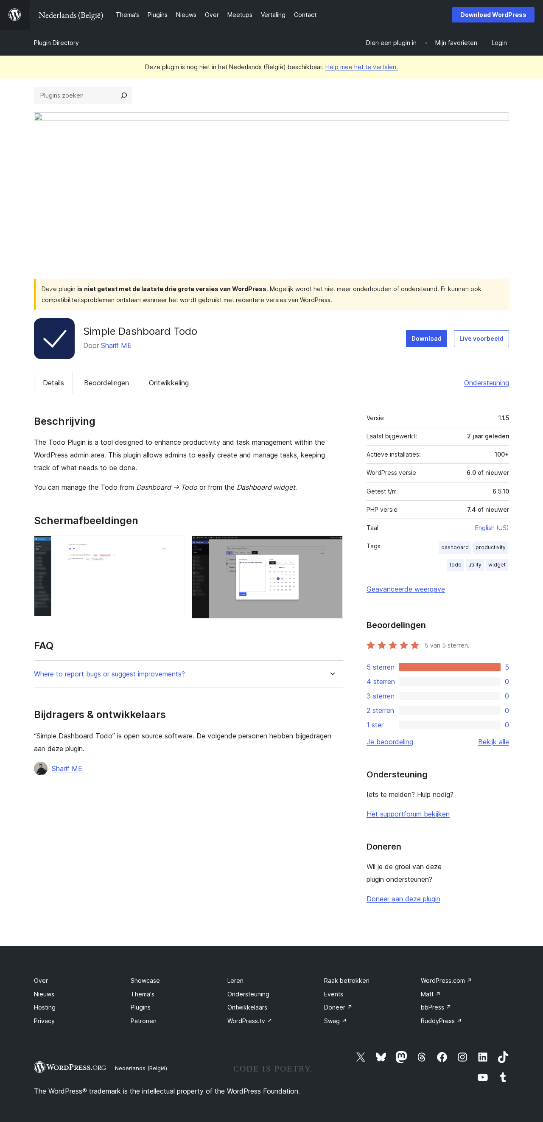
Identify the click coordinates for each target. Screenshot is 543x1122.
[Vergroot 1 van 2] (173, 547)
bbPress (436, 1007)
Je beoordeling (390, 742)
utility (474, 564)
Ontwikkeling (169, 383)
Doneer (338, 1007)
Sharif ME (116, 345)
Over (41, 980)
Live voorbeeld (481, 338)
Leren (235, 980)
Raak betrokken (346, 980)
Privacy (44, 1020)
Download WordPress (493, 14)
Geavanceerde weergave (406, 589)
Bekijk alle (493, 742)
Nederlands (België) (141, 1068)
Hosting (45, 1007)
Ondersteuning (486, 383)
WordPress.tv (249, 1020)
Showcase (145, 980)
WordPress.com (446, 980)
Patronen (144, 1020)
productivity (491, 547)
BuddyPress (441, 1020)
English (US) (492, 527)
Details (53, 383)
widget (497, 564)
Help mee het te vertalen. (361, 66)
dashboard (455, 547)
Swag (335, 1020)
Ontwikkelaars (247, 1007)
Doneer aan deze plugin (403, 899)
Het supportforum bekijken (408, 814)
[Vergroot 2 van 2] (331, 547)
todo (456, 564)
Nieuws (44, 994)
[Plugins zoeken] (123, 95)
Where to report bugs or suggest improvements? (109, 674)
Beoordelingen (106, 383)
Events (333, 994)
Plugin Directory (56, 42)
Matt (431, 994)
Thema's (142, 994)
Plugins (141, 1007)
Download (426, 338)
